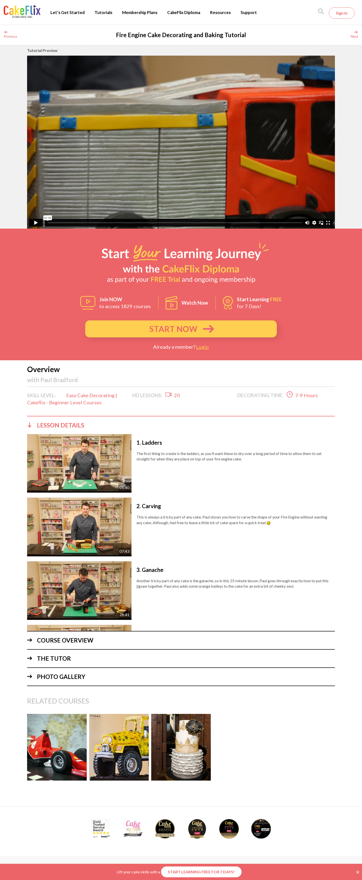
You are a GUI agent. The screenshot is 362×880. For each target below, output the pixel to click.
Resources (220, 12)
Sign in (341, 13)
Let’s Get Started (67, 12)
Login (202, 347)
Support (249, 12)
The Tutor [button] (54, 658)
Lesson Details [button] (60, 425)
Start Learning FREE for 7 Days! (201, 871)
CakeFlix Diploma (183, 12)
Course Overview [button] (65, 640)
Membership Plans (139, 12)
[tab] (181, 425)
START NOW (173, 329)
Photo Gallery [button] (61, 676)
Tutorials (103, 12)
